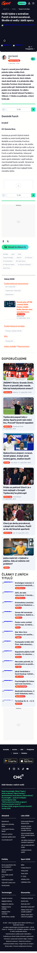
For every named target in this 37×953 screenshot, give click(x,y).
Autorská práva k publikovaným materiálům (18, 934)
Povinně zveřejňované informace (22, 946)
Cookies (30, 939)
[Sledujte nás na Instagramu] (14, 768)
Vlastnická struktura (24, 941)
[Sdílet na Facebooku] (3, 241)
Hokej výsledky (10, 346)
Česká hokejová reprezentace (16, 283)
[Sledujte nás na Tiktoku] (23, 768)
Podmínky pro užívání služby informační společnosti (18, 936)
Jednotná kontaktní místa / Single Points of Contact (18, 943)
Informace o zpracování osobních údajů (15, 939)
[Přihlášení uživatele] (29, 3)
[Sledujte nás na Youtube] (27, 768)
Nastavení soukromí (12, 941)
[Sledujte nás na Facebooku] (9, 768)
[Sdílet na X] (7, 241)
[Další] (33, 109)
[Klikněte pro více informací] (4, 40)
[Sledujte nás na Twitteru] (18, 768)
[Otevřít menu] (33, 3)
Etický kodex (8, 946)
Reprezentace (23, 346)
